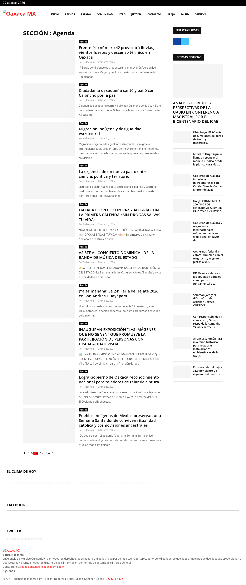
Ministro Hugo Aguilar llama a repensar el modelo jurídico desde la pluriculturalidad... (208, 159)
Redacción (88, 62)
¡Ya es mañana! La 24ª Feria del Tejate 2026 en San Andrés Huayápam (118, 293)
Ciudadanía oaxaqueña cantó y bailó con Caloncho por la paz (117, 93)
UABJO (171, 14)
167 (40, 453)
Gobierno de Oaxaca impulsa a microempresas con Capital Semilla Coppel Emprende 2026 (208, 182)
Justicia (136, 14)
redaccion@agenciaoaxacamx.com (42, 566)
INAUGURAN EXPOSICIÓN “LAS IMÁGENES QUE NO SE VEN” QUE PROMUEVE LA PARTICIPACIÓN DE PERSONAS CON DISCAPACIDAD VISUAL (117, 337)
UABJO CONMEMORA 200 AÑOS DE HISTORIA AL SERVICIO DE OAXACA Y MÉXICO (207, 206)
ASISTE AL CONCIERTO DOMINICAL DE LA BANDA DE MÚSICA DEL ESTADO (116, 255)
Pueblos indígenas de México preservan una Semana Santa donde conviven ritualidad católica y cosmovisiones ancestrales (120, 420)
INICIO (55, 14)
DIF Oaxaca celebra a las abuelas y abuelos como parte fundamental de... (207, 278)
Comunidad (105, 14)
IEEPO (122, 14)
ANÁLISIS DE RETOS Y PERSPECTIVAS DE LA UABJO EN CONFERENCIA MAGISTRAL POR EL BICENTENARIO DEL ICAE (196, 112)
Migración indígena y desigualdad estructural (110, 131)
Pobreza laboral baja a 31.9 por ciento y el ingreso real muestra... (208, 370)
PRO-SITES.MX (114, 578)
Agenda (83, 42)
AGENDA (70, 14)
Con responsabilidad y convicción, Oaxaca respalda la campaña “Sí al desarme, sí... (208, 322)
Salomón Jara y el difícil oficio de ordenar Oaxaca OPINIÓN (204, 300)
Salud (185, 14)
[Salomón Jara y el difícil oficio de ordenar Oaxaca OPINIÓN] (182, 299)
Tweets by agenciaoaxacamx (25, 538)
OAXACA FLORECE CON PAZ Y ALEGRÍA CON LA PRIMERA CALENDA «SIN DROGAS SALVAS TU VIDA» (119, 214)
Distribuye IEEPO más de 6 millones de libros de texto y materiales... (208, 137)
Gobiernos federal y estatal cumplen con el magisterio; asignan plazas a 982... (208, 257)
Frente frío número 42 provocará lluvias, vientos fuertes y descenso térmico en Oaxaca (116, 52)
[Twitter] (227, 14)
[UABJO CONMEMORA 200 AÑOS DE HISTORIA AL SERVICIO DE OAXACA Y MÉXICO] (182, 205)
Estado (86, 14)
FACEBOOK (16, 505)
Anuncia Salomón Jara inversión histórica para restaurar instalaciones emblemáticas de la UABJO (207, 347)
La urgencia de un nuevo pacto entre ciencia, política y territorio (113, 174)
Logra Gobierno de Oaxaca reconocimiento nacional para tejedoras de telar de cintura (119, 380)
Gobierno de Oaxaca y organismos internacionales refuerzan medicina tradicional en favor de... (207, 231)
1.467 (49, 453)
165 (30, 453)
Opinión (200, 14)
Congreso (154, 14)
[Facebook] (223, 14)
